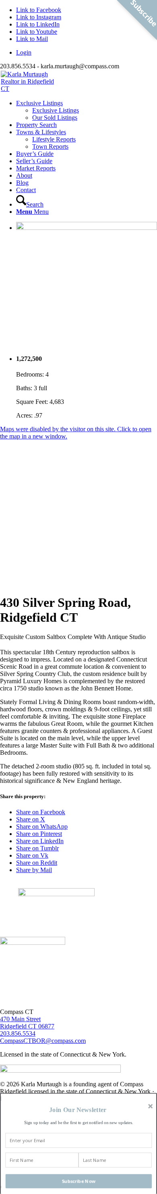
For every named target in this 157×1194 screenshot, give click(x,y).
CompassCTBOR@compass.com (43, 1040)
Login (23, 52)
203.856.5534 (17, 1033)
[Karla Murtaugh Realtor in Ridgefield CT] (78, 81)
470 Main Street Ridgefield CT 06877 (27, 1023)
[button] (77, 1110)
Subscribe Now (79, 1181)
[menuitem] (86, 52)
